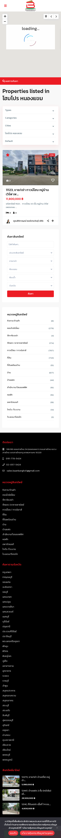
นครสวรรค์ (7, 611)
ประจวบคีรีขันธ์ (9, 631)
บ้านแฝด (11, 379)
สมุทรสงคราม (9, 695)
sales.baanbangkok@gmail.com (23, 470)
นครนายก (7, 597)
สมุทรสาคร (7, 700)
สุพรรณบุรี (7, 720)
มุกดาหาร (6, 671)
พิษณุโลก (6, 656)
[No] (57, 827)
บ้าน (9, 372)
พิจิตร (5, 651)
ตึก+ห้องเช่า (12, 335)
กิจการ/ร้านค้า (13, 320)
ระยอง (5, 676)
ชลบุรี (5, 592)
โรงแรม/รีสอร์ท (14, 417)
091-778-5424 (13, 458)
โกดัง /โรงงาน (13, 409)
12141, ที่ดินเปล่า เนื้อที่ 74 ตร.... (36, 804)
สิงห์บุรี (5, 715)
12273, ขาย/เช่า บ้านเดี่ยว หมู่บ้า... (36, 778)
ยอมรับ (13, 833)
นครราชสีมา (8, 607)
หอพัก (10, 394)
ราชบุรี (5, 681)
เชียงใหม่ (6, 750)
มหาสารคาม (8, 666)
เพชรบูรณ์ (7, 760)
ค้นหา (30, 293)
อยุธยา (5, 730)
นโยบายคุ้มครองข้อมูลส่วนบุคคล (37, 833)
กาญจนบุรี (7, 577)
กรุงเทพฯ (6, 572)
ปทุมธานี (6, 626)
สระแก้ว (6, 710)
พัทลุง (5, 646)
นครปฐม (6, 602)
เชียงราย (6, 745)
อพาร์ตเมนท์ (12, 402)
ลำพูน (5, 685)
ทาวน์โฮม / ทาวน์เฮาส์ (16, 350)
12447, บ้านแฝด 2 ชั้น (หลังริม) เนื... (36, 792)
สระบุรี (5, 705)
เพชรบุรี (6, 755)
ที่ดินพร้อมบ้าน (13, 365)
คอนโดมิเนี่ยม (13, 328)
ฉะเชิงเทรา (7, 587)
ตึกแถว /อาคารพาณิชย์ (17, 342)
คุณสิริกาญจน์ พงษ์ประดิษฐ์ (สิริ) (28, 220)
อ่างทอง (6, 735)
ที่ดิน (9, 357)
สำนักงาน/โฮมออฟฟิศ (17, 387)
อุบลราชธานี (8, 740)
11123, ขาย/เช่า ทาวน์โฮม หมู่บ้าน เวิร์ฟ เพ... (27, 192)
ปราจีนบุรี (7, 636)
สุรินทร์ (5, 725)
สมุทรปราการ (8, 690)
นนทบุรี (5, 616)
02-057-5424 (13, 464)
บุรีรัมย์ (5, 621)
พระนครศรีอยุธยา (11, 641)
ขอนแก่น (6, 582)
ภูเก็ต (4, 661)
